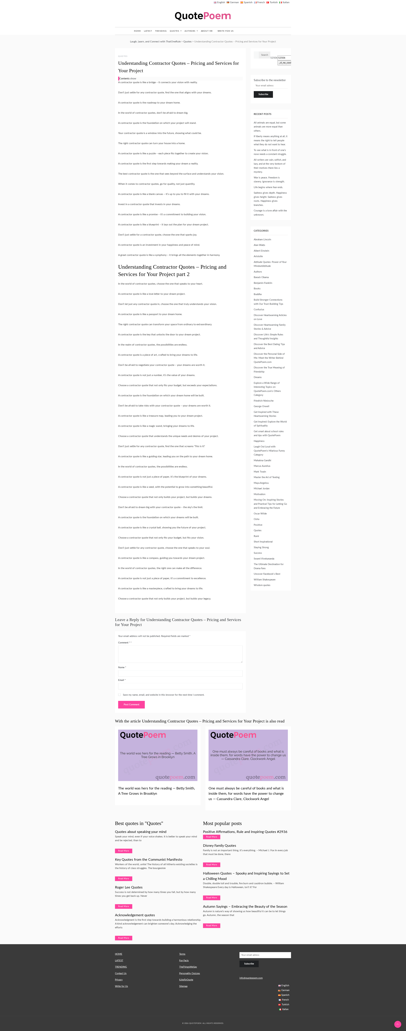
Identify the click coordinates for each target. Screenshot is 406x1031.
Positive (258, 525)
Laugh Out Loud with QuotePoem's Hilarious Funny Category (269, 451)
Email (122, 680)
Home (137, 31)
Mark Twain (260, 472)
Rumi (256, 536)
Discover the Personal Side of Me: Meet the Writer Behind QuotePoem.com (269, 358)
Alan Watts (259, 245)
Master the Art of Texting (267, 477)
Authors (190, 31)
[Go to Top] (397, 1024)
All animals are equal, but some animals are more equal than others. (270, 127)
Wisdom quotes (262, 585)
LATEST (148, 31)
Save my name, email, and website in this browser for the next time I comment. (163, 695)
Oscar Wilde (260, 513)
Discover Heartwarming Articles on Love (270, 317)
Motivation (259, 494)
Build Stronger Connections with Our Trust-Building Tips (268, 302)
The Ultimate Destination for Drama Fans (269, 566)
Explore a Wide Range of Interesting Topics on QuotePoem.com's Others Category (267, 389)
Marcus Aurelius (262, 466)
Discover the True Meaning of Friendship (269, 369)
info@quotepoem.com (251, 978)
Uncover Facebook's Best (267, 574)
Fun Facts (184, 960)
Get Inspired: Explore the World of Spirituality (270, 424)
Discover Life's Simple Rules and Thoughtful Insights (268, 336)
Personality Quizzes (189, 973)
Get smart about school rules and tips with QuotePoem (269, 433)
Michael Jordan (261, 488)
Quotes (174, 31)
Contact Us (121, 973)
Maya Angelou (261, 483)
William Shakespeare (264, 580)
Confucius (259, 309)
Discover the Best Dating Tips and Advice (269, 346)
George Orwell (261, 406)
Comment (124, 643)
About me (207, 31)
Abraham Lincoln (262, 239)
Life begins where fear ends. (268, 187)
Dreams (258, 377)
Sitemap (183, 986)
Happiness (259, 441)
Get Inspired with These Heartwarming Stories (266, 414)
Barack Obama (261, 277)
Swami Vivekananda (264, 559)
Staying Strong (261, 547)
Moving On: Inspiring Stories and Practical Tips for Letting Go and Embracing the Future (270, 504)
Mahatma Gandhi (262, 460)
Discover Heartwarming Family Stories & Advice (270, 327)
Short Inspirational (263, 542)
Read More (123, 851)
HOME (118, 954)
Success (258, 553)
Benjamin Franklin (263, 283)
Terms (182, 954)
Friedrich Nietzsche (264, 401)
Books (257, 288)
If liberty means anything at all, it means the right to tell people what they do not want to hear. (270, 140)
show (133, 78)
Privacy (119, 980)
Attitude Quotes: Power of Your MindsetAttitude (270, 264)
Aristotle (258, 256)
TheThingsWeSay (188, 967)
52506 (274, 58)
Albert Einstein (261, 251)
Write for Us (226, 31)
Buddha (258, 294)
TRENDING (161, 31)
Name (122, 667)
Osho (256, 519)
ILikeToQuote (186, 980)
